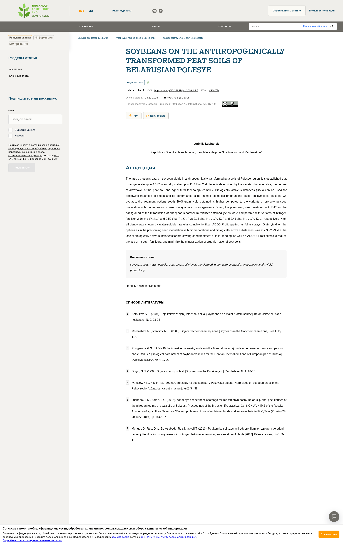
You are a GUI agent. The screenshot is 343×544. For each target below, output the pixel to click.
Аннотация (15, 69)
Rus (81, 10)
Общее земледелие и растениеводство (183, 38)
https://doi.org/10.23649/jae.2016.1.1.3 (176, 90)
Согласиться (329, 534)
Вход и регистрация (322, 10)
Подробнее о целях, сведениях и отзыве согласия (32, 540)
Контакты (224, 26)
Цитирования (18, 44)
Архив (156, 26)
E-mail (11, 110)
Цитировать (158, 115)
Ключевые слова (19, 75)
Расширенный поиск (315, 26)
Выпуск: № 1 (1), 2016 (176, 97)
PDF (135, 115)
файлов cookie (120, 536)
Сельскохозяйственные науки (93, 38)
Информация (44, 37)
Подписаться (22, 167)
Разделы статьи (20, 37)
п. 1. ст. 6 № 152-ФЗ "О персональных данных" (168, 536)
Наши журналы (121, 10)
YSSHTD (214, 90)
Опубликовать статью (287, 10)
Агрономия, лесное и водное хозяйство (136, 38)
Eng (91, 10)
